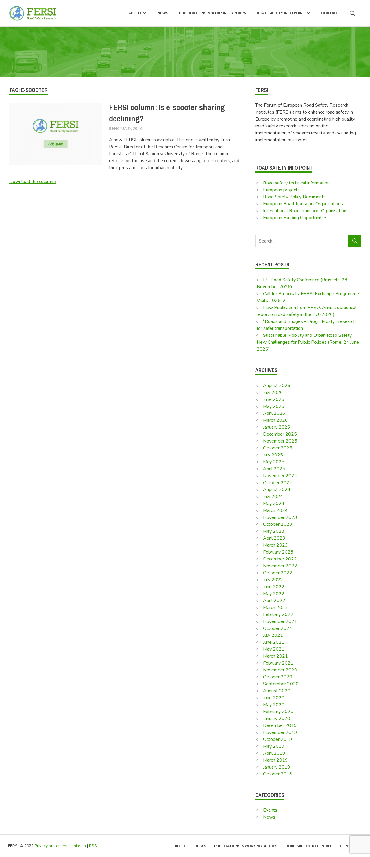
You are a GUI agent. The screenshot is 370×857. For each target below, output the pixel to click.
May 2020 (273, 704)
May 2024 (273, 503)
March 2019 (275, 760)
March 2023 (275, 545)
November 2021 (280, 621)
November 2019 (280, 732)
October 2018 (277, 774)
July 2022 (273, 580)
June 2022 (273, 587)
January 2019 (276, 767)
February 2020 (278, 711)
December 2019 (280, 725)
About (135, 13)
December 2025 (280, 434)
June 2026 (273, 399)
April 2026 (274, 413)
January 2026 (276, 427)
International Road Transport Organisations (306, 211)
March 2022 (275, 607)
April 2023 (274, 538)
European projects (281, 190)
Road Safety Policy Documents (294, 197)
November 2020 (280, 670)
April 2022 (274, 600)
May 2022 (273, 594)
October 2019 (277, 739)
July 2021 (273, 635)
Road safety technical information (296, 183)
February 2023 (278, 552)
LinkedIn (78, 846)
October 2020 (277, 677)
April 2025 (274, 469)
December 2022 (280, 559)
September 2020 (281, 684)
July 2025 (273, 455)
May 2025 (273, 462)
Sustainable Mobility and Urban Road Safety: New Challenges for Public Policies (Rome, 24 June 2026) (308, 342)
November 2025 (280, 441)
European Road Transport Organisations (303, 204)
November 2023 (280, 517)
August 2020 (277, 691)
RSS (93, 846)
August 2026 (277, 385)
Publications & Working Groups (212, 13)
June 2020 (273, 698)
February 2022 (278, 614)
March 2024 (275, 510)
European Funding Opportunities (295, 217)
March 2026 (275, 420)
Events (270, 810)
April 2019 (274, 753)
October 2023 (277, 524)
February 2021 (278, 663)
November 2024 (280, 476)
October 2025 (277, 448)
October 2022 (277, 573)
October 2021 (277, 628)
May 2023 (273, 531)
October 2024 (277, 483)
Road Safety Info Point (281, 13)
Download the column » (32, 181)
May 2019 (273, 746)
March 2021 (275, 656)
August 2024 (277, 489)
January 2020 (276, 718)
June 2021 (273, 642)
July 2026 (273, 392)
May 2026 (273, 406)
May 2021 (273, 649)
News (163, 13)
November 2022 (280, 566)
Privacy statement (51, 846)
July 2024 (273, 496)
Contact (330, 13)
